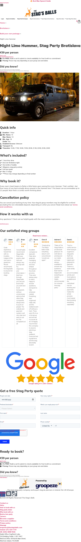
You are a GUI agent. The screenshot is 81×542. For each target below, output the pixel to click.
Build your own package (10, 34)
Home (2, 23)
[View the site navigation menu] (1, 6)
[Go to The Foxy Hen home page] (40, 12)
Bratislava (4, 28)
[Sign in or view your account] (39, 21)
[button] (3, 55)
